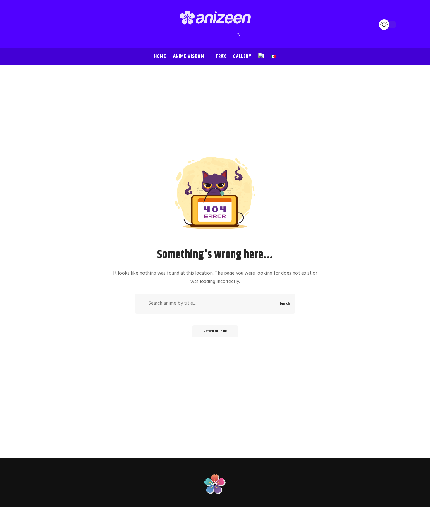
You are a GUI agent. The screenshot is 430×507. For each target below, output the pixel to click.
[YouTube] (204, 35)
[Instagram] (209, 35)
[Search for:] (209, 304)
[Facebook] (192, 35)
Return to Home (215, 331)
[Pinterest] (215, 35)
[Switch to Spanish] (273, 56)
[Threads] (227, 35)
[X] (198, 35)
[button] (39, 24)
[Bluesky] (233, 35)
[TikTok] (221, 35)
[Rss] (238, 35)
